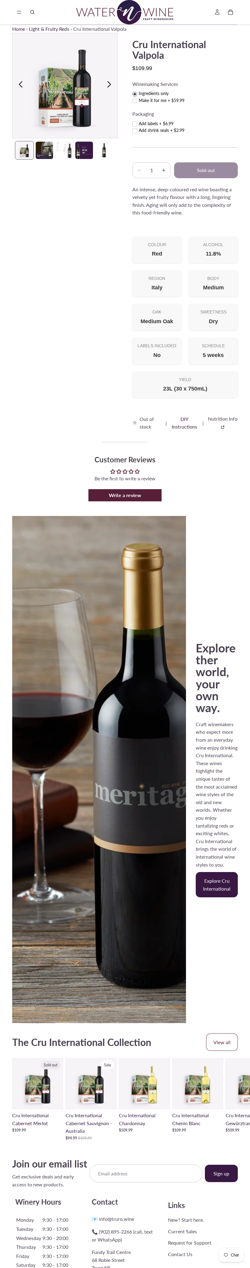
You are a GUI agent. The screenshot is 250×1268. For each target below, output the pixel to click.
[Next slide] (111, 85)
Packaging (143, 114)
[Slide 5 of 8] (104, 150)
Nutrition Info (223, 419)
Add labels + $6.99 (156, 123)
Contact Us (180, 1254)
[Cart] (230, 12)
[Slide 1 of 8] (24, 150)
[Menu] (19, 12)
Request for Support (189, 1242)
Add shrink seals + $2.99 (161, 130)
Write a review (125, 495)
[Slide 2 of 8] (44, 150)
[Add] (107, 1099)
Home (18, 29)
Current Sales (182, 1231)
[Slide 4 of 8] (84, 150)
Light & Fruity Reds (49, 29)
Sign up (221, 1173)
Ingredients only (154, 93)
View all (221, 1042)
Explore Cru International (216, 885)
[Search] (32, 12)
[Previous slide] (19, 85)
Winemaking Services (155, 84)
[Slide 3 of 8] (64, 150)
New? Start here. (186, 1220)
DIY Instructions (184, 423)
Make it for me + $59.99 (161, 100)
